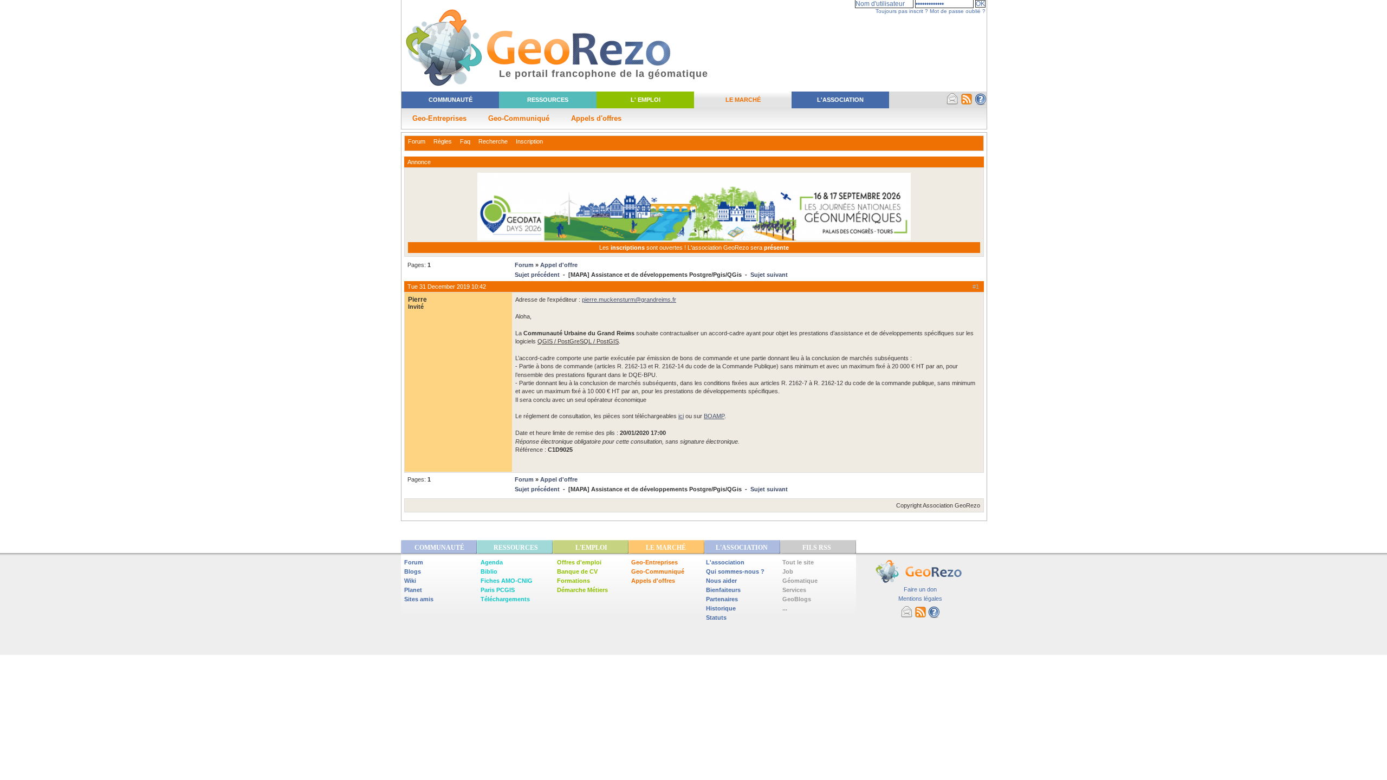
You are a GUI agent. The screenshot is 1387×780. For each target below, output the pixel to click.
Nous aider (721, 580)
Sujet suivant (769, 274)
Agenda (492, 562)
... (784, 608)
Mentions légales (920, 598)
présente (776, 247)
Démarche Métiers (582, 590)
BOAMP (714, 416)
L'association (725, 562)
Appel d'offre (559, 265)
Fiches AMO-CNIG (507, 580)
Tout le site (798, 562)
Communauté (450, 99)
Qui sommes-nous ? (735, 571)
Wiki (410, 580)
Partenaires (722, 599)
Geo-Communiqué (518, 118)
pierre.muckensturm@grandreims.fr (629, 299)
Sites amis (418, 599)
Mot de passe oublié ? (958, 11)
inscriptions (628, 247)
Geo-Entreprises (439, 118)
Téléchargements (505, 599)
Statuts (716, 617)
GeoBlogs (796, 599)
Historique (721, 608)
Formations (573, 580)
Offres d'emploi (579, 562)
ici (681, 416)
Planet (413, 590)
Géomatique (800, 580)
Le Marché (743, 99)
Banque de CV (577, 571)
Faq (465, 141)
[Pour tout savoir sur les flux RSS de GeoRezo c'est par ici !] (967, 103)
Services (794, 590)
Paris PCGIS (498, 590)
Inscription (529, 141)
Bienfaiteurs (723, 590)
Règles (442, 141)
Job (787, 571)
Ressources (547, 99)
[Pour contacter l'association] (952, 103)
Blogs (412, 571)
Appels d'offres (596, 118)
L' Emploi (645, 99)
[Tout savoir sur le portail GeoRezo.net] (981, 103)
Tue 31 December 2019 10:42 (446, 286)
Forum (416, 141)
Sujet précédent (537, 274)
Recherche (493, 141)
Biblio (489, 571)
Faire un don (920, 589)
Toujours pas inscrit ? (902, 11)
